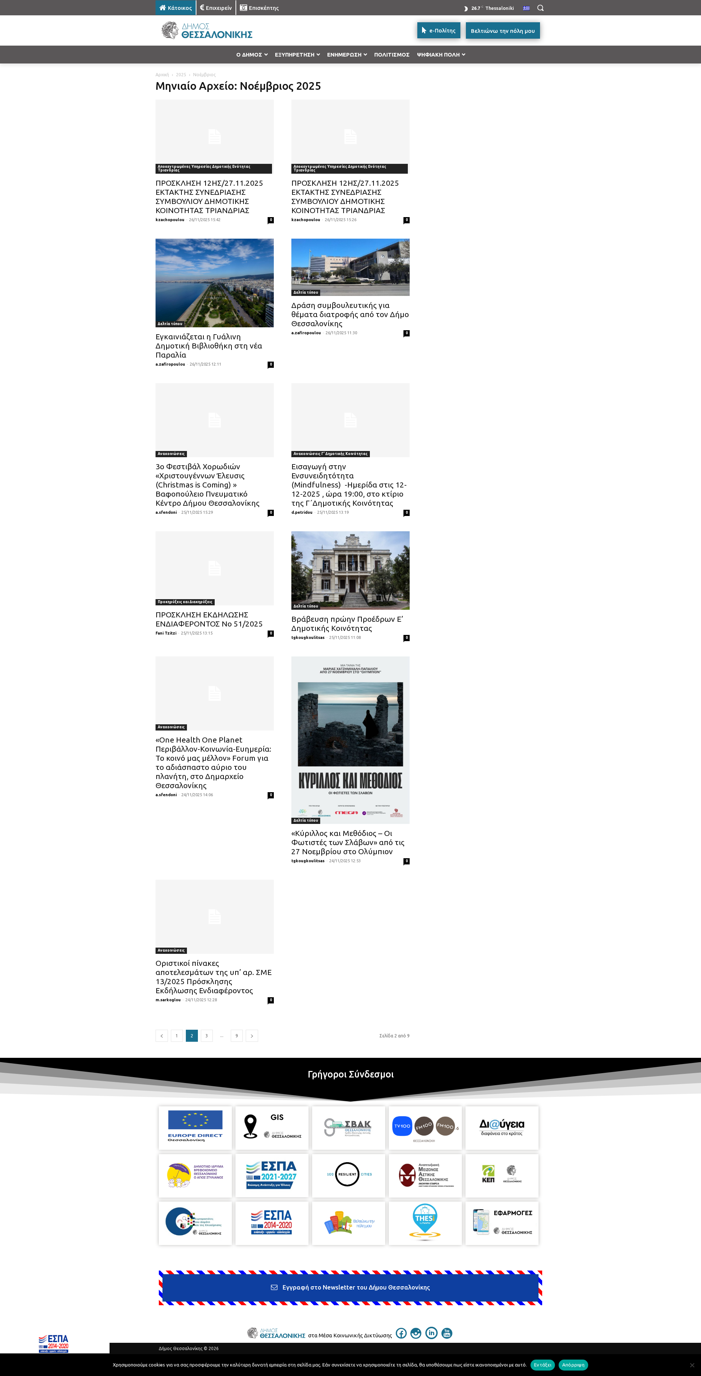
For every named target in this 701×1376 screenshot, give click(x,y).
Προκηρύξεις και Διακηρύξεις (185, 602)
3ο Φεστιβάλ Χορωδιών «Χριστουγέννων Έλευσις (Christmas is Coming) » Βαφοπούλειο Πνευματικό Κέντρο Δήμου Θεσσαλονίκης (208, 484)
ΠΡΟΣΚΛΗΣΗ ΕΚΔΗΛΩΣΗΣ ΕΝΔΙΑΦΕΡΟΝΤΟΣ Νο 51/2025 (209, 619)
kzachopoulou (170, 219)
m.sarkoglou (168, 1000)
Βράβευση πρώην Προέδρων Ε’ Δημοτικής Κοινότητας (347, 623)
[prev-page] (162, 1036)
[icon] (401, 1337)
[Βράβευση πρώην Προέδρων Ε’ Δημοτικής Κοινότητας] (350, 570)
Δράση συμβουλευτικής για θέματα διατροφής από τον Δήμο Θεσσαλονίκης (350, 314)
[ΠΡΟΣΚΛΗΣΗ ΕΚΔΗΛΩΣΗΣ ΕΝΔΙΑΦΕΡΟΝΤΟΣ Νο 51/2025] (215, 568)
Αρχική (162, 74)
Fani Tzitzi (166, 633)
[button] (540, 8)
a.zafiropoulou (170, 364)
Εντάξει (542, 1364)
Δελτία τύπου (170, 324)
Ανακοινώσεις (171, 454)
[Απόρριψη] (692, 1365)
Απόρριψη (573, 1364)
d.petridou (302, 512)
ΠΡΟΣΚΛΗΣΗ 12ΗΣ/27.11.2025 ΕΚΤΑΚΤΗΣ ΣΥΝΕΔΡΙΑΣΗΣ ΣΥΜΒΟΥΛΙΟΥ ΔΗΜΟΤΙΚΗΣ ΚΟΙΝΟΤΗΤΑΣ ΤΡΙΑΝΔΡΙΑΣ (209, 196)
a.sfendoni (166, 512)
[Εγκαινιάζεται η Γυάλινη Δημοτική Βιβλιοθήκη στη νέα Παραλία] (215, 283)
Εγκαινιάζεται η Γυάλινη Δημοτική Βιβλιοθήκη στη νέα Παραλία (209, 345)
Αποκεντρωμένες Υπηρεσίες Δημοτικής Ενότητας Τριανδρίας (204, 168)
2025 (181, 74)
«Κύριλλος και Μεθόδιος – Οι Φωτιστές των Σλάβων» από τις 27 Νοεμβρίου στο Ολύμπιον (348, 842)
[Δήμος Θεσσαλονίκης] (214, 30)
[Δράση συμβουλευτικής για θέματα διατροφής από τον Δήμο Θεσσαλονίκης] (350, 267)
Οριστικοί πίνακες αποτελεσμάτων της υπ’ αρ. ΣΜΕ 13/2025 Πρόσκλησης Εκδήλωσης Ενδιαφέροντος (214, 977)
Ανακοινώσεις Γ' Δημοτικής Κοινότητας (331, 454)
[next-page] (252, 1036)
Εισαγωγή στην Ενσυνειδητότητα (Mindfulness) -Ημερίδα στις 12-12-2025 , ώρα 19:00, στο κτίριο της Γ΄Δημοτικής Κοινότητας (349, 484)
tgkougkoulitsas (308, 637)
